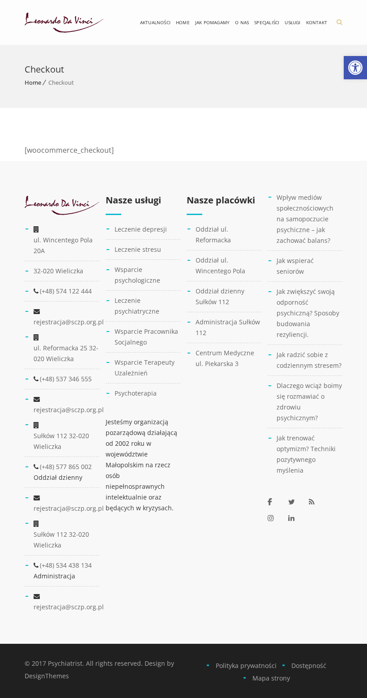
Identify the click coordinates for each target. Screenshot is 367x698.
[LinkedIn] (296, 518)
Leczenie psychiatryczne (137, 305)
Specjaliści (266, 22)
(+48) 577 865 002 (66, 466)
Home (183, 22)
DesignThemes (47, 676)
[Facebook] (276, 502)
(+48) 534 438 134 (66, 565)
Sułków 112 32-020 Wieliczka (61, 441)
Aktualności (155, 22)
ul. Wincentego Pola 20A (63, 245)
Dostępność (308, 665)
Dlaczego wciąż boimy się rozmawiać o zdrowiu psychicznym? (309, 401)
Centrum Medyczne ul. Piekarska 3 (225, 358)
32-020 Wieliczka (58, 271)
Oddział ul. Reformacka (213, 234)
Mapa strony (271, 678)
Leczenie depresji (141, 229)
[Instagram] (276, 518)
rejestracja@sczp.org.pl (69, 322)
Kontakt (316, 22)
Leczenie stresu (138, 249)
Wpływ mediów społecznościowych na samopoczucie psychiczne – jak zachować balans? (305, 219)
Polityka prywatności (246, 665)
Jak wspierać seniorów (295, 266)
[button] (355, 67)
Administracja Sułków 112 (228, 327)
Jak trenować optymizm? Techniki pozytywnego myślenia (306, 454)
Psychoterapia (136, 393)
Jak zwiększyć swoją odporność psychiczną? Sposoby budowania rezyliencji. (308, 313)
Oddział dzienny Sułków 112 (220, 296)
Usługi (292, 22)
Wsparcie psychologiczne (137, 274)
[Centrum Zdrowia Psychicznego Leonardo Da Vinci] (64, 23)
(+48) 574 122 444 (66, 291)
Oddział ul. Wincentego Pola (220, 265)
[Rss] (317, 502)
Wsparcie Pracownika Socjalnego (146, 336)
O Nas (242, 22)
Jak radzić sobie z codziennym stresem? (309, 360)
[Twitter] (296, 502)
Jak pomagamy (212, 22)
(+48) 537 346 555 (66, 379)
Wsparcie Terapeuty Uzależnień (145, 367)
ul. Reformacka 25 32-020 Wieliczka (66, 353)
